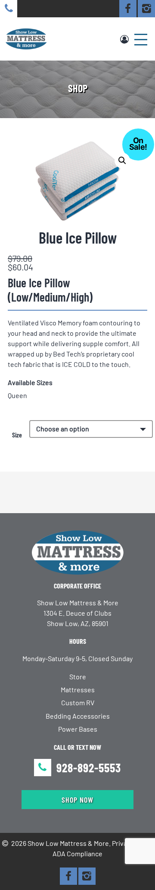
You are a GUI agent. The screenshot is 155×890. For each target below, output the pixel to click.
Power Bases (77, 729)
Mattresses (78, 689)
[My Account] (124, 39)
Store (77, 676)
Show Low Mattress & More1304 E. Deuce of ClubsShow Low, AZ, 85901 (77, 612)
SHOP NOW (77, 799)
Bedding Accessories (78, 716)
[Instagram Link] (146, 8)
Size (17, 435)
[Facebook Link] (127, 8)
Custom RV (77, 702)
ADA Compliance (77, 853)
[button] (122, 160)
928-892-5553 (88, 767)
